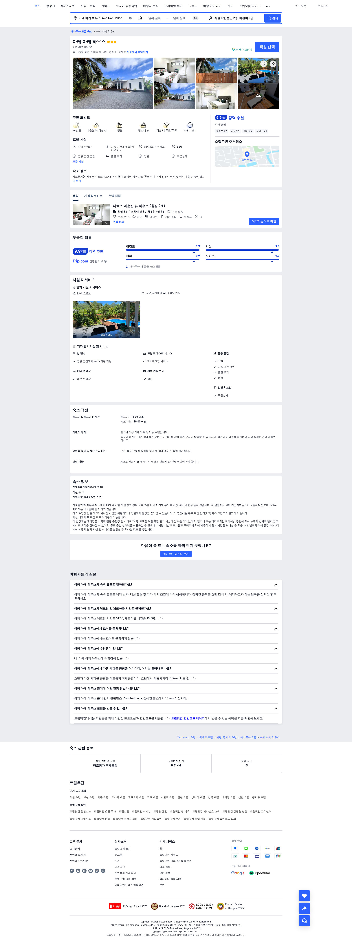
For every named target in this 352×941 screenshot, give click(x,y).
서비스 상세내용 (79, 860)
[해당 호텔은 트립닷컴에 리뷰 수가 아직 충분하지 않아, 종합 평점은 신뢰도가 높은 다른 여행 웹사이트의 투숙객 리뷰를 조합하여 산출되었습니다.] (105, 261)
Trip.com (182, 737)
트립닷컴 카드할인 (151, 818)
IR (161, 848)
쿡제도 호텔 (206, 737)
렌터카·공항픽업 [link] (126, 6)
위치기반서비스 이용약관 (129, 884)
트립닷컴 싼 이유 (180, 811)
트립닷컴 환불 (102, 818)
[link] (300, 6)
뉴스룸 (118, 854)
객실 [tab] (75, 195)
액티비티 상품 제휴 (171, 878)
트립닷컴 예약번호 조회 (206, 811)
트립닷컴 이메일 (141, 811)
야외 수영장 (84, 293)
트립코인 (124, 811)
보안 (162, 884)
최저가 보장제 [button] (244, 49)
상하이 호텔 (198, 797)
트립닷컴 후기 (173, 818)
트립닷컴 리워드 (249, 6)
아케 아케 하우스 (89, 41)
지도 (230, 6)
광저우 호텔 (259, 797)
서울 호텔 (75, 797)
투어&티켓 (68, 6)
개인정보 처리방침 (125, 872)
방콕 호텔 (213, 797)
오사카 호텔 (118, 797)
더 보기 (77, 180)
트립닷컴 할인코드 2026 (222, 818)
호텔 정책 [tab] (114, 195)
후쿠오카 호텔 (136, 797)
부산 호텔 (89, 797)
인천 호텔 (182, 797)
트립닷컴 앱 (160, 811)
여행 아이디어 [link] (212, 6)
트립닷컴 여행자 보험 (125, 818)
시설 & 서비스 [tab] (93, 195)
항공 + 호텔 (87, 6)
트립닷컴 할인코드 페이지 (188, 718)
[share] (304, 908)
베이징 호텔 (228, 797)
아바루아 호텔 (248, 737)
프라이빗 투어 (173, 6)
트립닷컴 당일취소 (80, 818)
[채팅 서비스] (304, 920)
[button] (268, 6)
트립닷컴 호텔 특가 (105, 811)
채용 (117, 860)
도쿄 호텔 (152, 797)
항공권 (50, 6)
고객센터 (75, 848)
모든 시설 (78, 161)
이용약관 (120, 866)
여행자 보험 (150, 6)
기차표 (105, 6)
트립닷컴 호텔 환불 (195, 818)
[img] (113, 83)
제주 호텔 (103, 797)
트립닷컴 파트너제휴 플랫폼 (176, 860)
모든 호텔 (165, 872)
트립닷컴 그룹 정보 (126, 878)
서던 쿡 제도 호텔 (227, 737)
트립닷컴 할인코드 (80, 811)
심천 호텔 (243, 797)
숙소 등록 (165, 866)
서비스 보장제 (78, 854)
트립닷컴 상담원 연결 (235, 811)
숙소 (37, 6)
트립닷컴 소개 (123, 848)
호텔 (193, 737)
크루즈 (192, 6)
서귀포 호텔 (168, 797)
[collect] (304, 895)
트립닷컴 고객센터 (260, 811)
